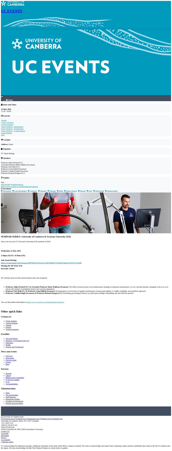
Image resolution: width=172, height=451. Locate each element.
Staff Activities (99, 191)
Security (9, 373)
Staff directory (11, 397)
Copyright (4, 434)
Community (33, 191)
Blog (7, 364)
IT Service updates (12, 380)
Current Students (7, 125)
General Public (6, 133)
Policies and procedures (14, 403)
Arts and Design (12, 339)
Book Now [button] (5, 307)
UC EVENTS (11, 11)
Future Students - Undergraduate (13, 131)
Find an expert (11, 360)
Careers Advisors (7, 123)
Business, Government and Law (17, 341)
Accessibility (5, 440)
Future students (11, 321)
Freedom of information (14, 401)
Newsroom (10, 358)
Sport (90, 191)
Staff (2, 135)
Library (8, 376)
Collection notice (7, 442)
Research (83, 191)
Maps (8, 393)
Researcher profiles (13, 399)
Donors (8, 327)
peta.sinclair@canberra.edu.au (12, 184)
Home (10, 100)
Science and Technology (15, 347)
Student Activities (112, 191)
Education (43, 191)
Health (61, 191)
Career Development (20, 191)
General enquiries (12, 329)
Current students (12, 323)
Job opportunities (12, 395)
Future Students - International (12, 127)
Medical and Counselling (15, 378)
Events (8, 362)
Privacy (4, 438)
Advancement (7, 191)
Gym (7, 382)
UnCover (9, 356)
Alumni (4, 120)
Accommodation (12, 384)
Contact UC (5, 431)
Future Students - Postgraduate (12, 129)
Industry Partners (71, 191)
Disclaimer (5, 436)
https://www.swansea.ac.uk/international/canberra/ (19, 187)
